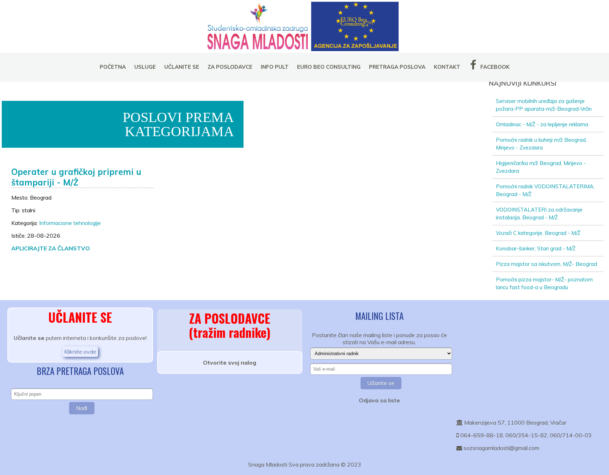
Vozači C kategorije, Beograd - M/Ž (538, 233)
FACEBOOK (494, 66)
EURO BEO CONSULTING (329, 66)
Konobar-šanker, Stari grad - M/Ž (536, 248)
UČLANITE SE (181, 66)
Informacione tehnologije (70, 222)
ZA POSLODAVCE (230, 66)
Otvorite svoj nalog (229, 362)
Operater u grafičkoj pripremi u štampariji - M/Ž (76, 177)
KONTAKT (447, 66)
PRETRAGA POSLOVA (397, 66)
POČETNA (113, 66)
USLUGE (145, 66)
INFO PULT (275, 66)
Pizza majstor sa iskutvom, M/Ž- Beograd (546, 264)
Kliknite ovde (80, 351)
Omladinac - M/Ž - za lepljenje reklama (542, 124)
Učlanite (25, 337)
